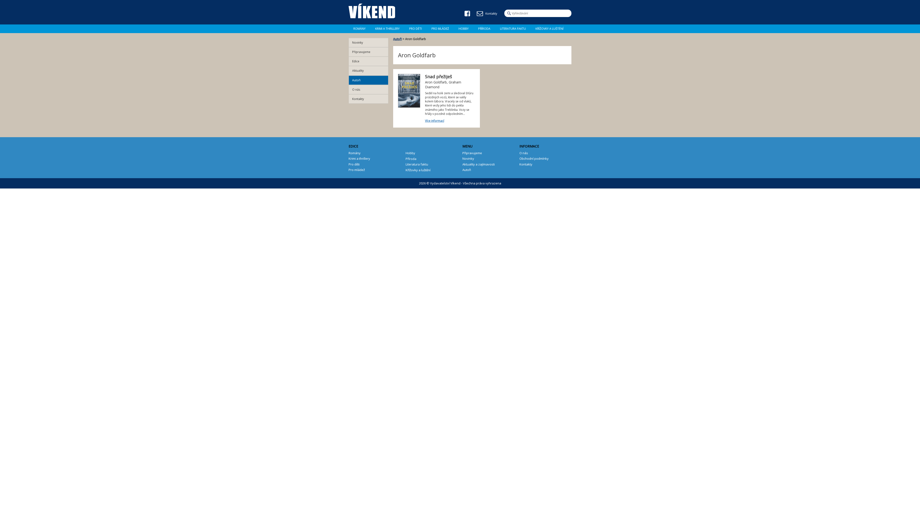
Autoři (397, 39)
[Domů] (372, 11)
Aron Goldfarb (436, 82)
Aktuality (358, 71)
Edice (355, 61)
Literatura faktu (513, 29)
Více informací (434, 121)
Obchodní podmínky (534, 158)
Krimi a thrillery (359, 158)
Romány (359, 29)
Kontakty (358, 99)
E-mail (480, 13)
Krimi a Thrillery (387, 29)
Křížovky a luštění (549, 29)
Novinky (357, 43)
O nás (356, 90)
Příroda (484, 29)
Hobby (464, 29)
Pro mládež (440, 29)
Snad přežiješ (438, 76)
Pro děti (415, 29)
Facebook (467, 13)
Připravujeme (361, 52)
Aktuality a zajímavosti (478, 164)
